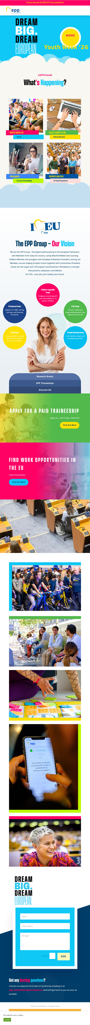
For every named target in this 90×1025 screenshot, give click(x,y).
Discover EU (45, 390)
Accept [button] (7, 1020)
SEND (63, 956)
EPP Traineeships (45, 383)
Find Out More (69, 425)
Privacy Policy (54, 1006)
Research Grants (45, 376)
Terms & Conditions (38, 1006)
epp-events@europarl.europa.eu (26, 990)
